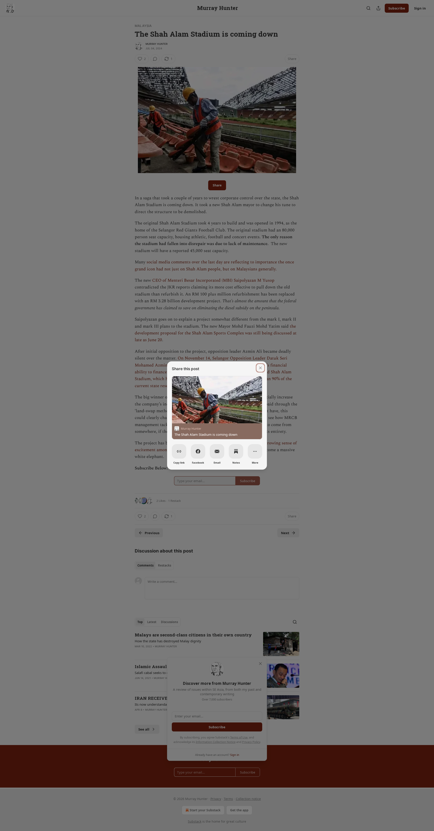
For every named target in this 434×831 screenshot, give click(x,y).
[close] (260, 367)
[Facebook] (198, 451)
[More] (255, 451)
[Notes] (236, 451)
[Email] (217, 451)
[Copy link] (179, 451)
